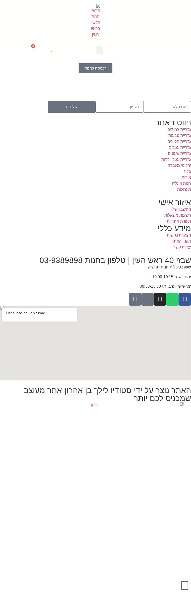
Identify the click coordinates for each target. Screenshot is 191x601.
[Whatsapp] (172, 299)
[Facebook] (185, 299)
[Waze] (135, 299)
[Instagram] (160, 299)
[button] (99, 50)
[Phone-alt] (147, 299)
